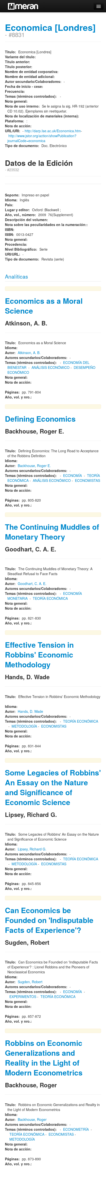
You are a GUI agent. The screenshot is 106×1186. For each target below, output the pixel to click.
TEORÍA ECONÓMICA (50, 598)
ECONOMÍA (72, 475)
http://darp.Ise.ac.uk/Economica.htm (53, 130)
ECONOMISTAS (87, 480)
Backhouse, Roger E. (34, 465)
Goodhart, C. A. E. (32, 583)
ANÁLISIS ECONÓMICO (51, 367)
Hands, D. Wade (30, 711)
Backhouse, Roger (32, 1119)
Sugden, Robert (30, 981)
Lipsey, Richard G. (32, 849)
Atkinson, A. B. (29, 352)
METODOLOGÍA (24, 726)
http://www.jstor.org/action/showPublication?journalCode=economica (41, 138)
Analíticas (16, 276)
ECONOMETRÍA (76, 1129)
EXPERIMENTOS (22, 996)
